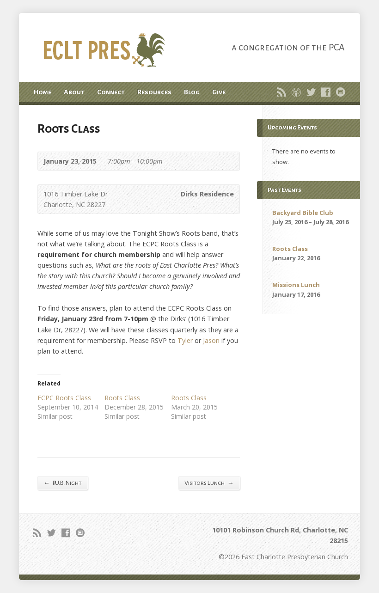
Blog (192, 92)
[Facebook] (325, 92)
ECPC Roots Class (64, 397)
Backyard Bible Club (302, 212)
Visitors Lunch (209, 482)
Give (219, 92)
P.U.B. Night (62, 482)
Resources (154, 92)
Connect (111, 92)
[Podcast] (296, 92)
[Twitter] (311, 92)
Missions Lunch (296, 285)
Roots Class (122, 397)
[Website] (340, 92)
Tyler (185, 340)
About (74, 92)
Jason (211, 340)
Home (42, 92)
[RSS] (281, 92)
